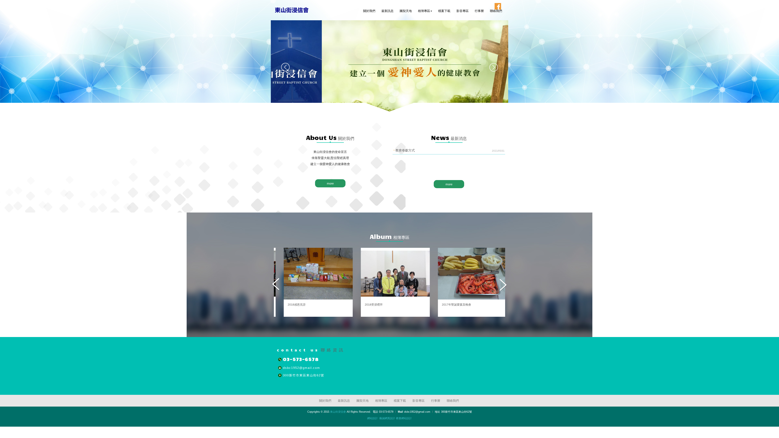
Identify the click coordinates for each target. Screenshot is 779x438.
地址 (437, 411)
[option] (312, 282)
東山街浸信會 (292, 10)
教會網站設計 (404, 418)
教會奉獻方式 (450, 150)
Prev (285, 67)
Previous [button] (276, 284)
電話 (375, 411)
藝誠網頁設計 (387, 418)
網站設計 (372, 418)
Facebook (498, 6)
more (330, 183)
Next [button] (503, 284)
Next (493, 67)
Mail (400, 411)
